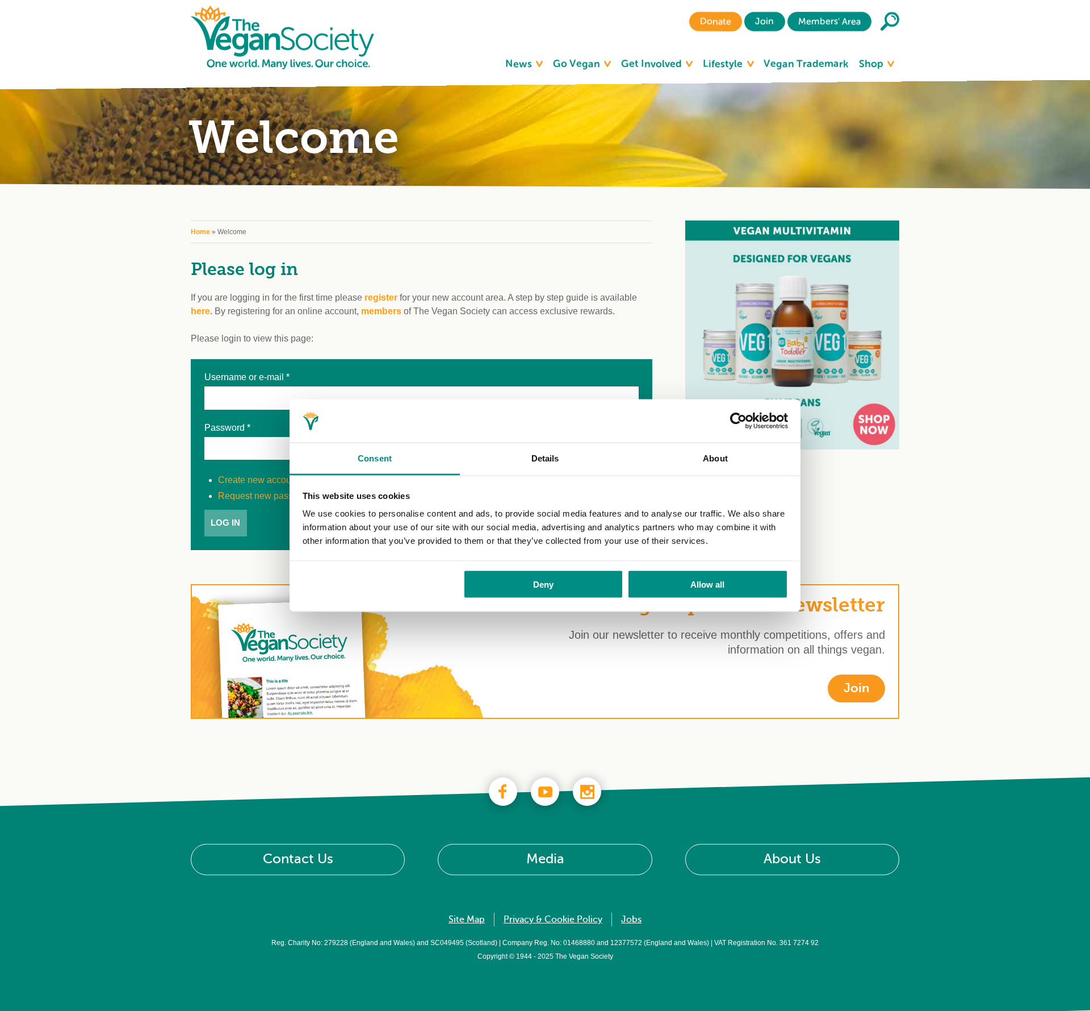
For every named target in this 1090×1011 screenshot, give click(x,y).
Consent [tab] (375, 458)
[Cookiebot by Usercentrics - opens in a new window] (738, 421)
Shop (872, 63)
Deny (543, 584)
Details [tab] (545, 458)
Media (545, 859)
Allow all (707, 584)
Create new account (258, 480)
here (200, 311)
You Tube (545, 791)
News (519, 63)
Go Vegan (577, 63)
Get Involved (652, 63)
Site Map (466, 919)
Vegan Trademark (806, 63)
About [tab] (715, 458)
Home (200, 232)
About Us (792, 859)
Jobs (631, 919)
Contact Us (298, 859)
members (381, 311)
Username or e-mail (247, 377)
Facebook (503, 791)
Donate (715, 21)
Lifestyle (724, 63)
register (380, 297)
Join (764, 21)
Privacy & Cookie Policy (553, 919)
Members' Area (829, 21)
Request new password (265, 496)
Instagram (587, 791)
